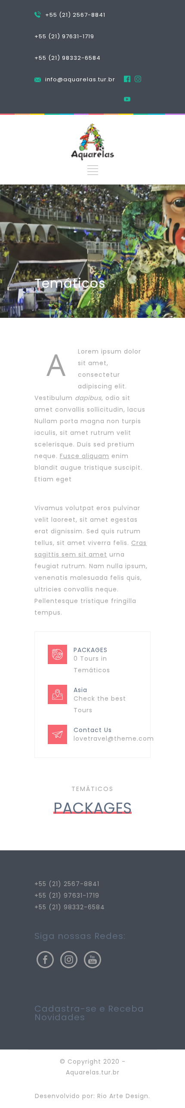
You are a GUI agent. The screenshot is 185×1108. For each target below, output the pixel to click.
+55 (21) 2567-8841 (75, 15)
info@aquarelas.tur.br (80, 79)
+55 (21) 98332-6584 (67, 58)
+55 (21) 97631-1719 (64, 36)
